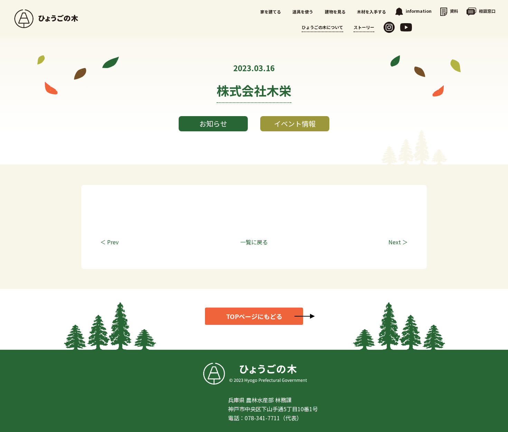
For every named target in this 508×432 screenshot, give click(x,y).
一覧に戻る (254, 242)
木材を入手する (371, 12)
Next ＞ (398, 242)
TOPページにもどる (254, 316)
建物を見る (335, 12)
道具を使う (302, 12)
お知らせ (213, 124)
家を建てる (270, 12)
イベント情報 (295, 124)
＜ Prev (109, 242)
